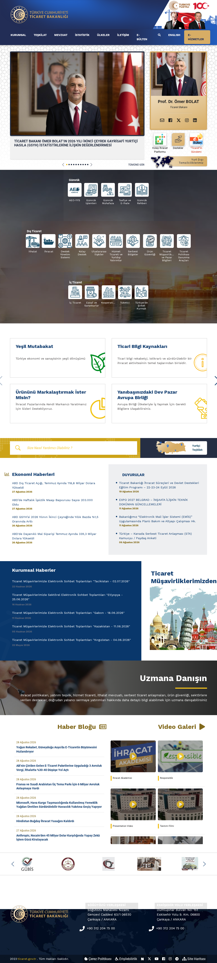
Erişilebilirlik (127, 959)
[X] (178, 120)
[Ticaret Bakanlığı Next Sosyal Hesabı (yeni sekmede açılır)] (142, 959)
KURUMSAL (18, 35)
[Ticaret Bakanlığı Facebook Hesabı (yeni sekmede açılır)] (164, 959)
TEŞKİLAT (40, 35)
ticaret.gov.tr (27, 958)
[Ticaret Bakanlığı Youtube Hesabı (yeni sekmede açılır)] (156, 959)
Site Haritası (196, 959)
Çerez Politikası (99, 959)
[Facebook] (170, 120)
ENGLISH (174, 35)
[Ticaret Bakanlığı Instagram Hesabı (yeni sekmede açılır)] (170, 959)
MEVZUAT (60, 35)
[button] (63, 164)
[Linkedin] (195, 120)
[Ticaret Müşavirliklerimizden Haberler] (178, 617)
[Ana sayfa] (39, 14)
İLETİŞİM (123, 35)
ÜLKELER (103, 35)
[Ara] (159, 35)
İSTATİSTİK (82, 35)
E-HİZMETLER (196, 37)
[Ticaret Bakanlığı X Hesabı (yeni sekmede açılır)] (149, 959)
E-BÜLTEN (142, 37)
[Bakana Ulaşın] (162, 120)
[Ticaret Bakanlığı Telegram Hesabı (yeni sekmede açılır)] (177, 959)
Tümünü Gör (136, 164)
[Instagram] (187, 120)
